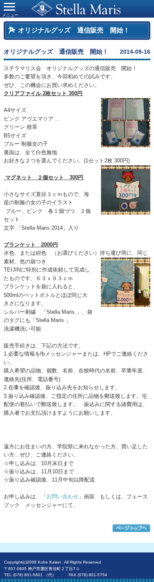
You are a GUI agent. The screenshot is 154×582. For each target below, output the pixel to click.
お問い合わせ (62, 496)
